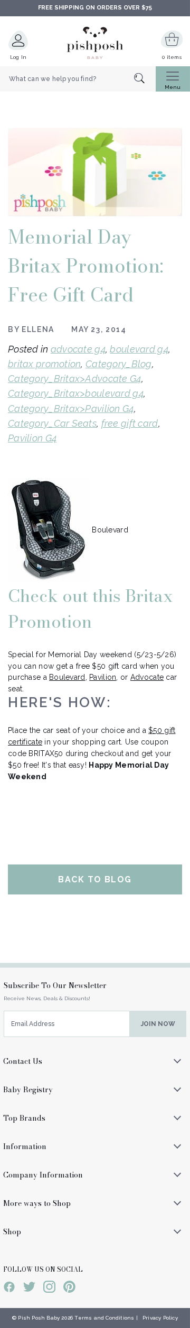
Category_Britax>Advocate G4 (74, 378)
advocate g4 (78, 349)
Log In (18, 57)
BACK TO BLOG (94, 879)
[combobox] (78, 79)
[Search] (145, 79)
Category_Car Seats (52, 423)
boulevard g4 (139, 349)
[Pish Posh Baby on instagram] (49, 1288)
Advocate (147, 677)
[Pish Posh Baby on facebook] (9, 1288)
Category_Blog (119, 363)
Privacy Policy (160, 1318)
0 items (172, 57)
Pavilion (102, 677)
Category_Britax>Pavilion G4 (71, 408)
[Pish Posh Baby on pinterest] (69, 1288)
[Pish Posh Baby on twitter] (29, 1288)
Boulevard (67, 677)
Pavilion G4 (32, 438)
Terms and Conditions (104, 1318)
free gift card (129, 423)
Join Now (158, 1024)
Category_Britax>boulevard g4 (76, 393)
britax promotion (44, 363)
